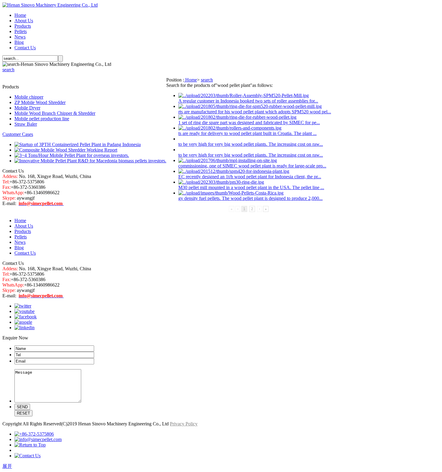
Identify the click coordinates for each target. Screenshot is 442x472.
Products (22, 26)
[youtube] (24, 311)
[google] (23, 322)
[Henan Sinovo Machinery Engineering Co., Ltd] (50, 5)
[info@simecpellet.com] (38, 439)
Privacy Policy (184, 423)
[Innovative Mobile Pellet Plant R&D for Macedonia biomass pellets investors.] (90, 160)
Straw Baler (25, 124)
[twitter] (22, 305)
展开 (7, 466)
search (8, 69)
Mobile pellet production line (41, 118)
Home (20, 15)
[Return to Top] (30, 444)
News (20, 36)
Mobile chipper (28, 97)
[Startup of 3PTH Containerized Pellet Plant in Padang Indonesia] (77, 144)
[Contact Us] (27, 455)
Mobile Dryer (27, 107)
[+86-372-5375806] (34, 434)
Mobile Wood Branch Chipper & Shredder (54, 113)
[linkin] (24, 327)
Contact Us (25, 47)
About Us (23, 20)
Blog (19, 42)
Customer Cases (17, 134)
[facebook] (25, 316)
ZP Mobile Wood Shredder (40, 102)
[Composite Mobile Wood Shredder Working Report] (65, 149)
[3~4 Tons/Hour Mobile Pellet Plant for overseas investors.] (71, 155)
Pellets (20, 31)
